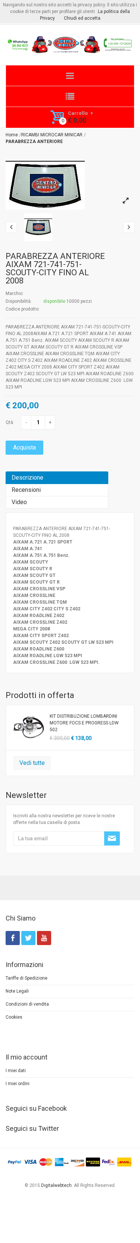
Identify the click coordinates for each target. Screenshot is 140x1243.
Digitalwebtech (56, 1185)
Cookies (14, 1017)
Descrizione (27, 477)
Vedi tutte (32, 762)
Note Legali (17, 991)
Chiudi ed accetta (82, 18)
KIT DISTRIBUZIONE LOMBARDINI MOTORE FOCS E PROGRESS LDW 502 (84, 723)
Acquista (24, 447)
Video (19, 502)
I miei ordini (17, 1083)
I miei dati (16, 1070)
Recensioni (26, 489)
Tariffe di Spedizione (26, 978)
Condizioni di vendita (27, 1004)
